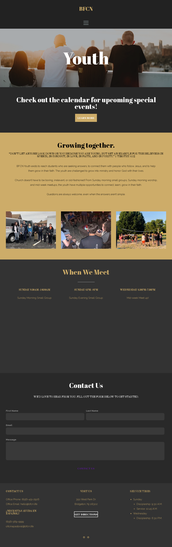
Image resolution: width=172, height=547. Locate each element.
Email (9, 425)
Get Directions (86, 514)
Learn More (86, 118)
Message (11, 439)
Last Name (92, 410)
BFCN (86, 8)
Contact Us (86, 468)
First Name (12, 410)
